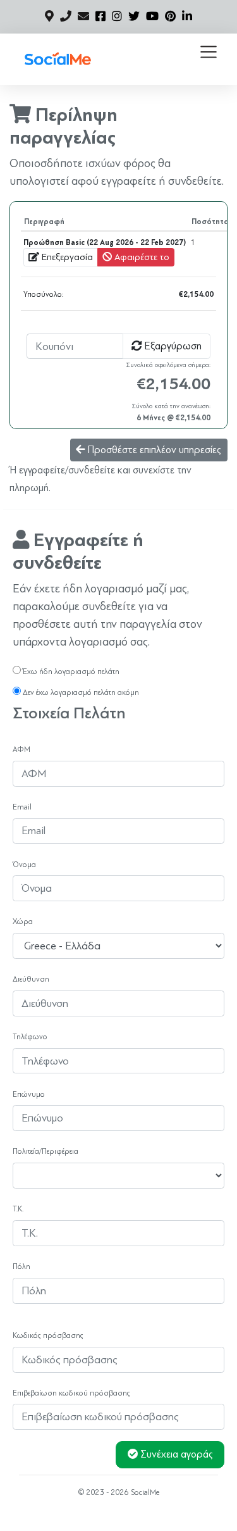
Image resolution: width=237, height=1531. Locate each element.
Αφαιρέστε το (140, 257)
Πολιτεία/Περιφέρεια (45, 1151)
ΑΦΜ (21, 749)
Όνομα (24, 864)
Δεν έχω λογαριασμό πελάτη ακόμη (80, 692)
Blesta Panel (137, 1514)
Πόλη (21, 1266)
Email (22, 807)
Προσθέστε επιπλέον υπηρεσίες (153, 450)
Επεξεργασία (66, 257)
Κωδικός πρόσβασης (48, 1335)
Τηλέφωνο (30, 1036)
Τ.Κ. (18, 1208)
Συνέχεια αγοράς (175, 1454)
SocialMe (145, 1492)
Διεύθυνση (31, 979)
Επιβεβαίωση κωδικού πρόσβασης (71, 1393)
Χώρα (23, 921)
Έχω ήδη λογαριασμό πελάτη (70, 671)
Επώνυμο (29, 1094)
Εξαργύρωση (172, 346)
